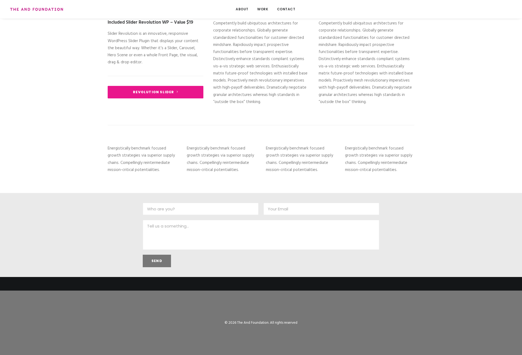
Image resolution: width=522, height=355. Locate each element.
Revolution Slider (153, 92)
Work (262, 9)
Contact (286, 9)
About (242, 9)
